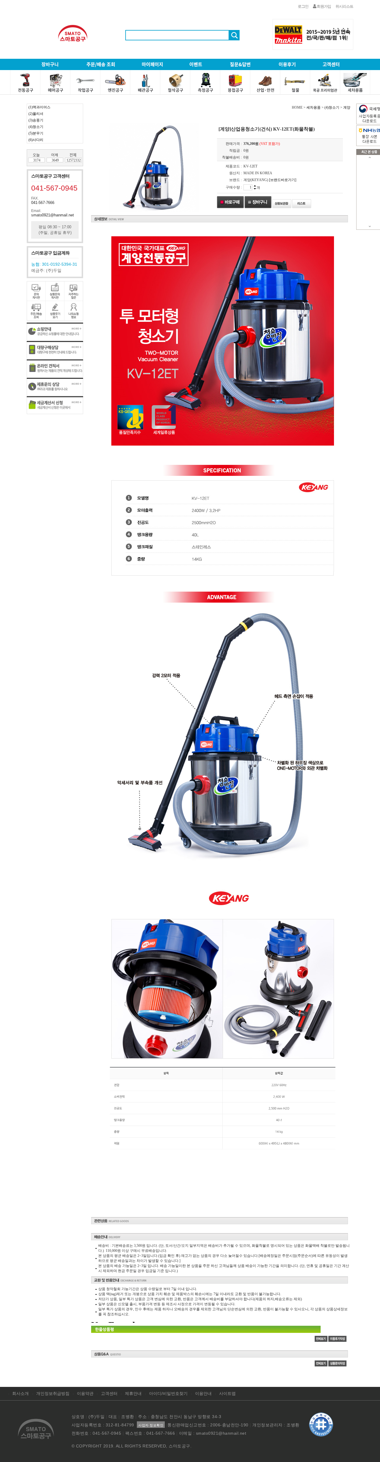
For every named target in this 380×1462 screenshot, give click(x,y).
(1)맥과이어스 (39, 107)
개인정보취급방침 (52, 1393)
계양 (346, 107)
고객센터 (109, 1393)
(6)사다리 (35, 140)
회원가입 (323, 6)
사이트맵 (227, 1393)
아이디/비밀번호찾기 (168, 1393)
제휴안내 (133, 1393)
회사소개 (20, 1393)
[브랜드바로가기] (282, 180)
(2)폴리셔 (35, 114)
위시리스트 (344, 6)
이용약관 (85, 1393)
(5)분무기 (35, 133)
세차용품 (313, 107)
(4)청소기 (35, 127)
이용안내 (203, 1393)
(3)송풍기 (35, 120)
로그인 (303, 6)
